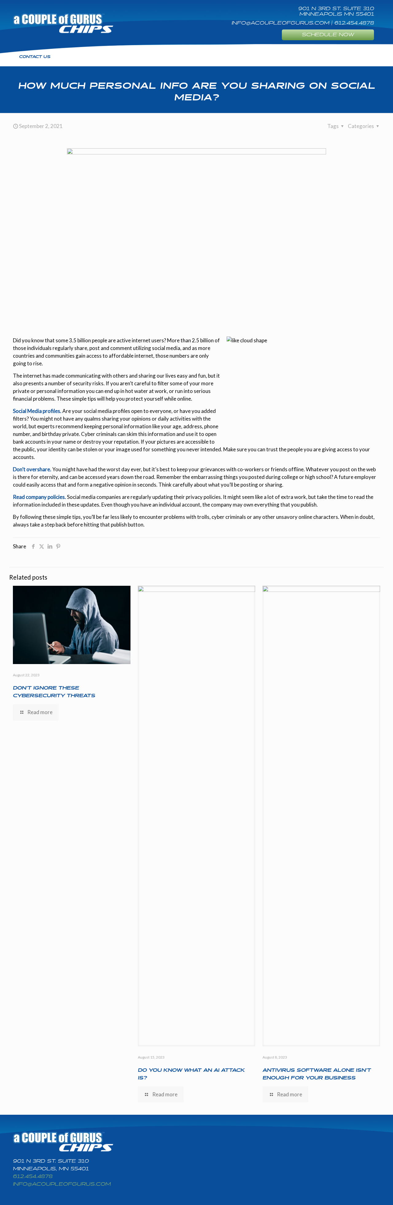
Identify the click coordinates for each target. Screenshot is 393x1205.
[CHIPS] (63, 23)
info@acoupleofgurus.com (62, 1184)
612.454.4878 (33, 1177)
